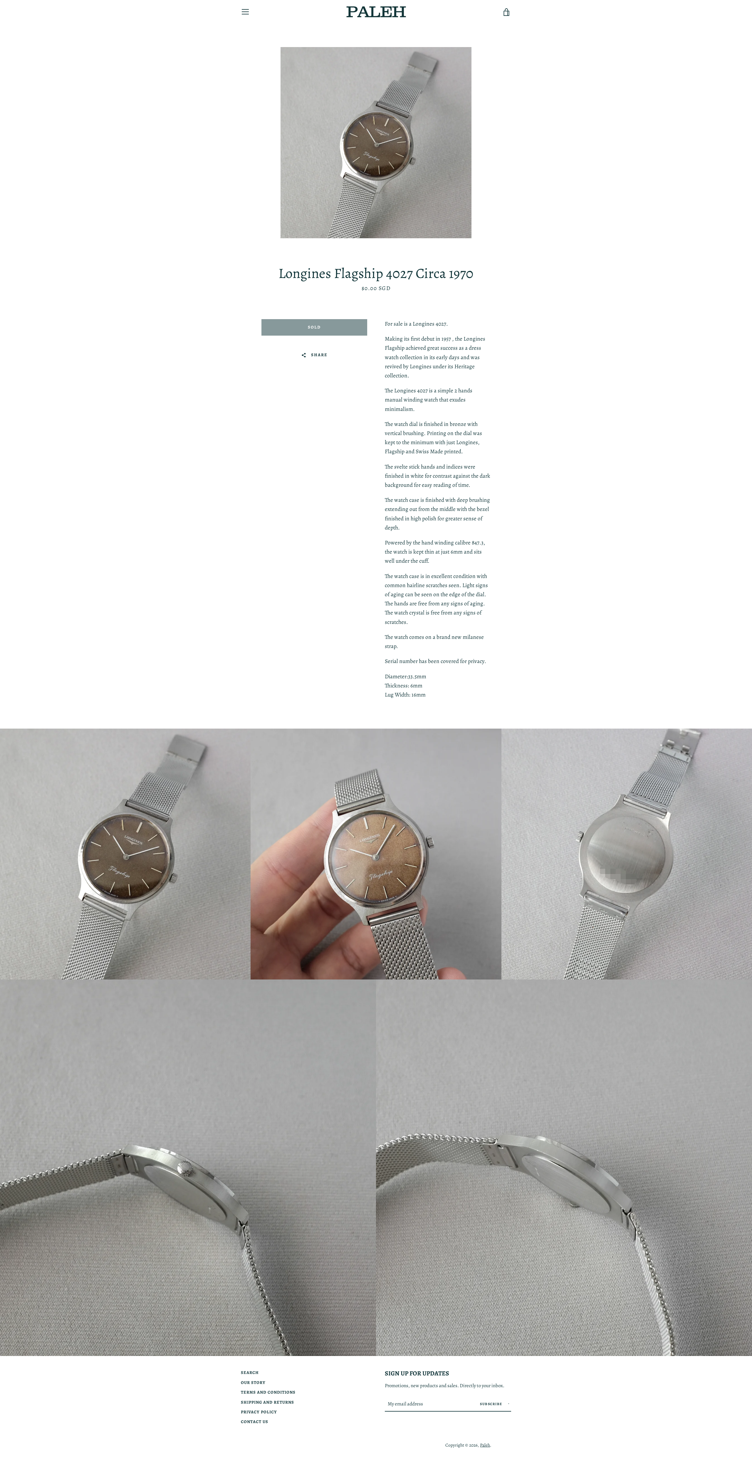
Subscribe (491, 1404)
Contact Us (254, 1422)
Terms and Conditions (268, 1392)
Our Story (253, 1382)
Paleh (485, 1445)
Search (250, 1372)
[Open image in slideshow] (376, 142)
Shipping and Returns (267, 1402)
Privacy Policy (259, 1412)
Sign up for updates (417, 1373)
